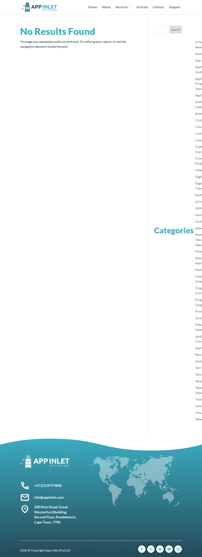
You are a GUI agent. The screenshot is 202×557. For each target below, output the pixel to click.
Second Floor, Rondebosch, (55, 517)
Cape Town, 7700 (47, 522)
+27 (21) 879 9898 (48, 485)
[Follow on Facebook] (142, 549)
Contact (158, 7)
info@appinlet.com (49, 497)
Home (92, 7)
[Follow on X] (151, 549)
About (106, 7)
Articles (142, 7)
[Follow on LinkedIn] (160, 549)
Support (174, 7)
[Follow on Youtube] (169, 549)
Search (175, 29)
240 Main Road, (46, 507)
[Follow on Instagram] (178, 549)
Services (121, 7)
